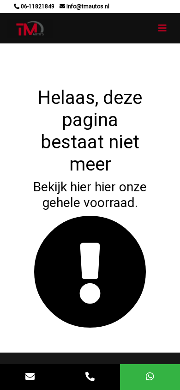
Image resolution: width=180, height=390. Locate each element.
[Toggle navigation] (162, 28)
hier (80, 187)
